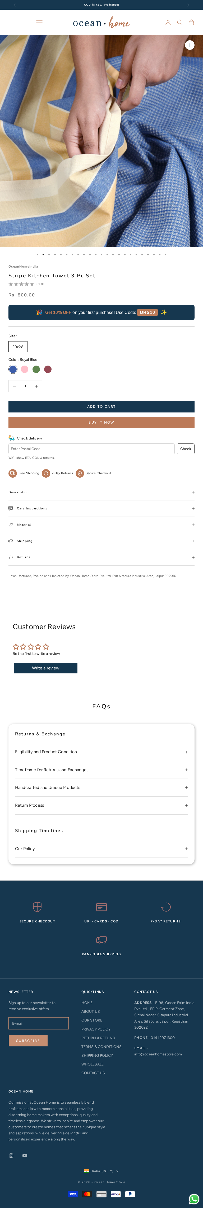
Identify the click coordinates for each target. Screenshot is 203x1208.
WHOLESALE (92, 1064)
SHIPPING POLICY (97, 1055)
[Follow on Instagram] (11, 1155)
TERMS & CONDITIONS (101, 1047)
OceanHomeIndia (23, 266)
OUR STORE (91, 1020)
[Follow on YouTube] (24, 1155)
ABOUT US (90, 1011)
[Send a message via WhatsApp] (194, 1199)
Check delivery (29, 438)
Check (185, 449)
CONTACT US (93, 1073)
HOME (87, 1003)
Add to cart (101, 406)
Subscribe (28, 1041)
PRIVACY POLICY (95, 1029)
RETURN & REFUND (98, 1038)
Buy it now (101, 422)
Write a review (46, 667)
